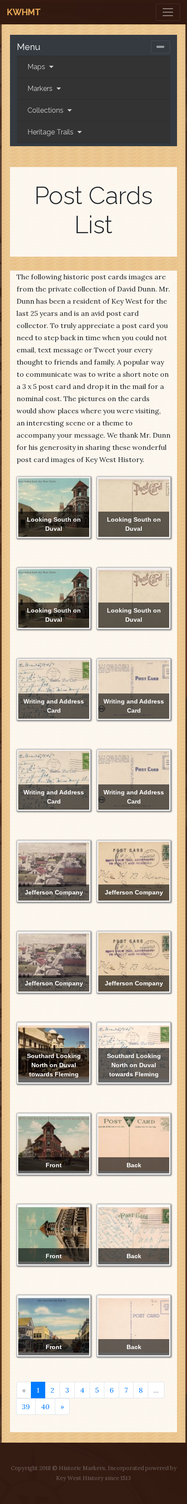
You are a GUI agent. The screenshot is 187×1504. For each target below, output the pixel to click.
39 (26, 1406)
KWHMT (24, 12)
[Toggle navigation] (168, 12)
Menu (28, 47)
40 (45, 1406)
